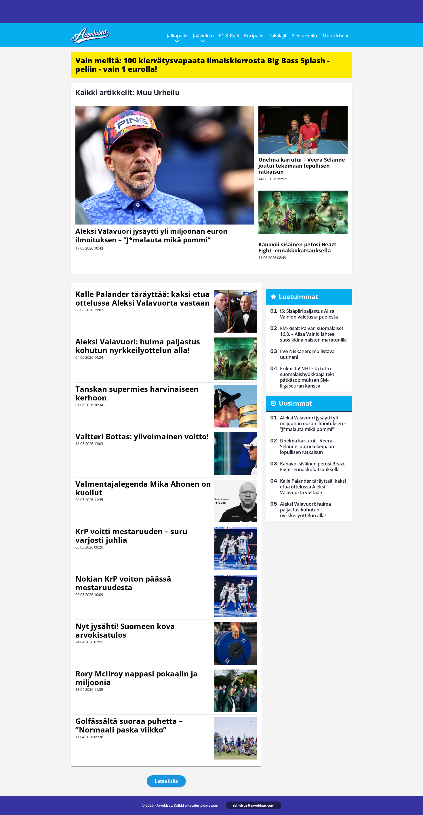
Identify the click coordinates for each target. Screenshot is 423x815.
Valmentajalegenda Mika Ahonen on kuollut (143, 488)
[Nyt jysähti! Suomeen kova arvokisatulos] (236, 643)
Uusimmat (295, 403)
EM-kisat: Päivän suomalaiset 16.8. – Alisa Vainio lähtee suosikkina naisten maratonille (313, 334)
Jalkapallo (177, 35)
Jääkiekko (203, 35)
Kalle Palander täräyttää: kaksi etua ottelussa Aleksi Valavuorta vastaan (142, 298)
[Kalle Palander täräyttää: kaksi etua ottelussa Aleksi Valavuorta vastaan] (236, 311)
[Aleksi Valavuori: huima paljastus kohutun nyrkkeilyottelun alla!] (235, 358)
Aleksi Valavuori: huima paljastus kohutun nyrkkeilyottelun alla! (137, 345)
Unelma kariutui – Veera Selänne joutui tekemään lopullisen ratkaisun (301, 165)
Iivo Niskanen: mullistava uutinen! (307, 354)
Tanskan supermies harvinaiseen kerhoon (137, 393)
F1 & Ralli (229, 35)
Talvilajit (278, 35)
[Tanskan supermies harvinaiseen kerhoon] (236, 406)
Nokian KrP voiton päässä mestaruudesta (123, 583)
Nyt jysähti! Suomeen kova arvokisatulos (125, 630)
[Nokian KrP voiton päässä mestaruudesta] (236, 596)
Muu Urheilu (336, 35)
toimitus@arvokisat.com (254, 805)
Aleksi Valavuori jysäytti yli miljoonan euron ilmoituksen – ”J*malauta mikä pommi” (151, 235)
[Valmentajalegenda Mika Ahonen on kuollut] (235, 501)
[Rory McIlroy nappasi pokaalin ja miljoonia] (236, 691)
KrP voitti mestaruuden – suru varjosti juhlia (131, 535)
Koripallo (254, 35)
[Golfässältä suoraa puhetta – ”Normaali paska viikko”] (236, 738)
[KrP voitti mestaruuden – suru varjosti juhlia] (236, 548)
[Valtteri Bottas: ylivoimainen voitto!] (236, 453)
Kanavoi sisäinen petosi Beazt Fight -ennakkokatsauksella (297, 247)
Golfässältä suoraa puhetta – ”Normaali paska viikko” (129, 725)
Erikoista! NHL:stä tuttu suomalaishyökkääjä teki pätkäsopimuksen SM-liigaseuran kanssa (307, 377)
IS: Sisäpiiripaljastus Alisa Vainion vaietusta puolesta (309, 314)
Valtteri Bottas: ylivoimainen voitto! (142, 436)
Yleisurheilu (304, 35)
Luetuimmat (298, 296)
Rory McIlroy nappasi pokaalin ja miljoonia (136, 677)
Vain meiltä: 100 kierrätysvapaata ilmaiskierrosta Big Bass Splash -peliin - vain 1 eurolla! (202, 64)
